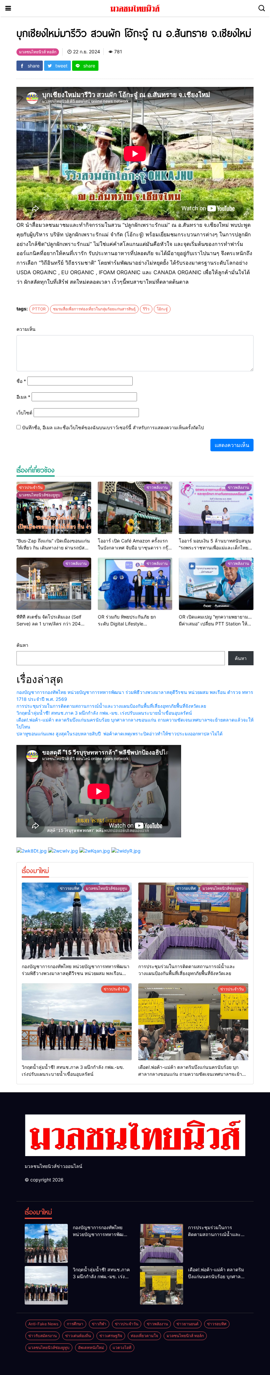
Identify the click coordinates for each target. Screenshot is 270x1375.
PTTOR (39, 308)
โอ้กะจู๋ (162, 308)
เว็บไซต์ (24, 412)
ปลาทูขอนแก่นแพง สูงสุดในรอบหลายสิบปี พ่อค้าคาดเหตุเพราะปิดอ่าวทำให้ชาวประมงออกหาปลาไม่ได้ (119, 733)
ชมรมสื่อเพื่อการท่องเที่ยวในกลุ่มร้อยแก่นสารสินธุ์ (94, 308)
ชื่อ (21, 381)
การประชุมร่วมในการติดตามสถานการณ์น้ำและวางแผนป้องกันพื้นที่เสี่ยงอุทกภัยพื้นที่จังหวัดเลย (111, 706)
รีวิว (146, 308)
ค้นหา (22, 645)
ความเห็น (26, 329)
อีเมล (23, 397)
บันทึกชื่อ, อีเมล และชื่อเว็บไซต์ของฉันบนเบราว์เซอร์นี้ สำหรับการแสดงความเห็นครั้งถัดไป (113, 427)
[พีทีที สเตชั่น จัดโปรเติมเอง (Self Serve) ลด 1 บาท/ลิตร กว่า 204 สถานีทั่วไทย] (53, 584)
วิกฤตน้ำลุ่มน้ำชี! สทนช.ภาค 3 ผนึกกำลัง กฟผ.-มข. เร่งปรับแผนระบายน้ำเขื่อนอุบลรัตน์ (104, 713)
